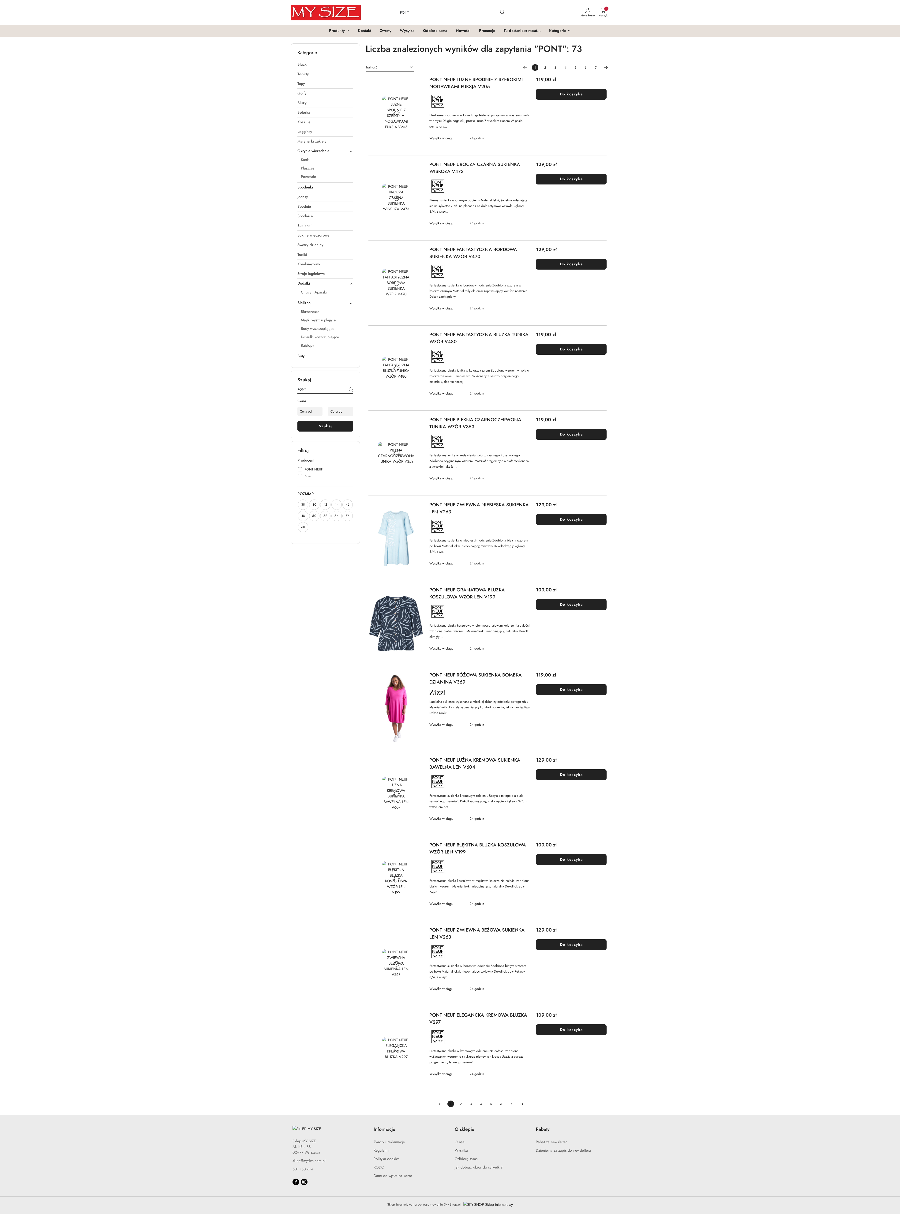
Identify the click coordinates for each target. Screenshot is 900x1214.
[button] (339, 31)
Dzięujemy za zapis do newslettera (563, 1150)
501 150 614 (302, 1169)
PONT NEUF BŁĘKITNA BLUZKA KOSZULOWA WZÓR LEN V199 (477, 848)
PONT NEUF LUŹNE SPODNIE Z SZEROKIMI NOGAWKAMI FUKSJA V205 (476, 83)
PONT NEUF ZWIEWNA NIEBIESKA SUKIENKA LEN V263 (479, 508)
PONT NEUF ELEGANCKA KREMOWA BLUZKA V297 (478, 1019)
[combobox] (390, 67)
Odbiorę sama (466, 1158)
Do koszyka (571, 94)
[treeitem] (325, 64)
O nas (459, 1142)
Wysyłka (461, 1150)
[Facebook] (295, 1182)
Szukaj (325, 426)
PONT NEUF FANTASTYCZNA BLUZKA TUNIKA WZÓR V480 (479, 338)
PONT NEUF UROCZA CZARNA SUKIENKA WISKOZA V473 (474, 168)
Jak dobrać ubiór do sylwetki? (479, 1167)
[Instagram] (304, 1182)
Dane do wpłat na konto (393, 1175)
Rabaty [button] (542, 1129)
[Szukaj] (351, 390)
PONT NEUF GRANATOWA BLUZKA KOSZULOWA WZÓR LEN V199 (467, 593)
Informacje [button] (384, 1129)
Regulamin (382, 1150)
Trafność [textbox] (371, 67)
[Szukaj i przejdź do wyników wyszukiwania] (502, 12)
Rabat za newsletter (551, 1142)
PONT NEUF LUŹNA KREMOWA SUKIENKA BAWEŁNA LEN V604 (474, 763)
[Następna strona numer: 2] (605, 67)
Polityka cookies (387, 1158)
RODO (379, 1167)
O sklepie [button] (464, 1129)
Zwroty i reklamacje (389, 1142)
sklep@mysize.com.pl (309, 1160)
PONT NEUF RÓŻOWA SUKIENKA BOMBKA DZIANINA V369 (475, 678)
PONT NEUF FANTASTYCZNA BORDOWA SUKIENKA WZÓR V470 (473, 253)
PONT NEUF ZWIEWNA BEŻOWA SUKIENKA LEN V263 (477, 933)
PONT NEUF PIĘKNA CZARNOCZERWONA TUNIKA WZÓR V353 (475, 423)
